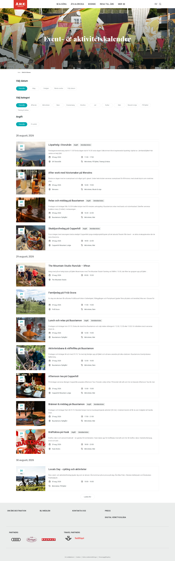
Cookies (78, 557)
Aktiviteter (46, 105)
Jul (95, 105)
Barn (58, 105)
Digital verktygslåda (115, 517)
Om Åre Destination (16, 511)
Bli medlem (45, 511)
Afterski (34, 105)
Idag (33, 88)
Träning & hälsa (23, 110)
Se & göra (61, 4)
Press (108, 511)
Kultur (107, 105)
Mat (119, 105)
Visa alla (22, 88)
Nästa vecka (58, 88)
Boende (92, 4)
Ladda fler (87, 497)
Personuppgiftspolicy (104, 557)
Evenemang (70, 105)
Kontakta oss (79, 511)
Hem (19, 72)
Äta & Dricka (77, 4)
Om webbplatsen (69, 557)
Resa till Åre (107, 4)
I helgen (46, 88)
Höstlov (83, 105)
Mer (120, 4)
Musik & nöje (132, 105)
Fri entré (34, 124)
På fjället (145, 105)
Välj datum (71, 88)
